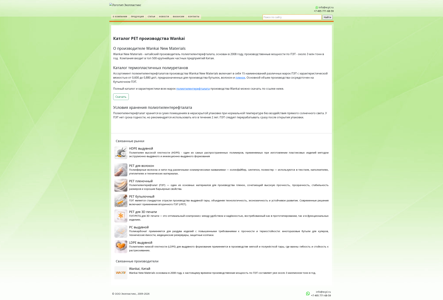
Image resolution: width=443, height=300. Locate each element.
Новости (164, 16)
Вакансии (178, 16)
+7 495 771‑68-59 (324, 11)
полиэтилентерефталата (193, 89)
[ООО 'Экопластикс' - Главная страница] (125, 4)
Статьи (151, 16)
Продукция (137, 16)
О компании (120, 16)
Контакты (193, 16)
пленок (240, 77)
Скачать (120, 97)
